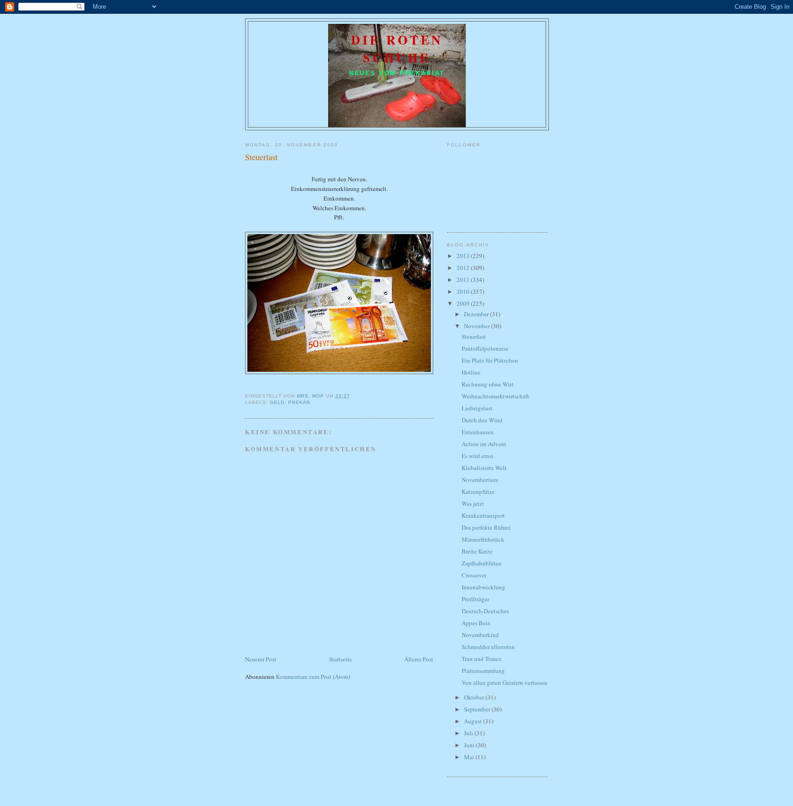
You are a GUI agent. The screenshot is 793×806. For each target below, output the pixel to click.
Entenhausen (478, 432)
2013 (464, 256)
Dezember (477, 314)
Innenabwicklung (483, 587)
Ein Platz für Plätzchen (490, 360)
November (477, 326)
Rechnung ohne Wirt (488, 384)
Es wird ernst (477, 456)
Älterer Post (418, 659)
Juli (469, 733)
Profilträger (475, 599)
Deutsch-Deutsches (485, 611)
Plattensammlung (483, 670)
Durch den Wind (482, 420)
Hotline (471, 372)
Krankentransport (483, 515)
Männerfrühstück (483, 539)
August (473, 721)
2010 (464, 291)
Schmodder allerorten (488, 647)
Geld (277, 402)
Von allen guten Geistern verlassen (504, 682)
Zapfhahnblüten (482, 563)
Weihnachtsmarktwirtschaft (495, 396)
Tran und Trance (482, 659)
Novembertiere (480, 480)
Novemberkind (480, 635)
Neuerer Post (260, 659)
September (477, 709)
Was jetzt (473, 503)
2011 (464, 279)
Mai (469, 757)
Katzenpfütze (478, 491)
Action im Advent (484, 444)
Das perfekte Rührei (486, 527)
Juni (470, 745)
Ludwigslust (477, 408)
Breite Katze (477, 551)
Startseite (340, 659)
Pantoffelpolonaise (485, 348)
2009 (464, 303)
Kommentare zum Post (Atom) (313, 676)
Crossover (474, 575)
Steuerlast (474, 336)
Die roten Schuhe (397, 49)
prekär (299, 402)
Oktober (475, 697)
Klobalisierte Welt (484, 468)
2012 (464, 267)
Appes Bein (476, 623)
